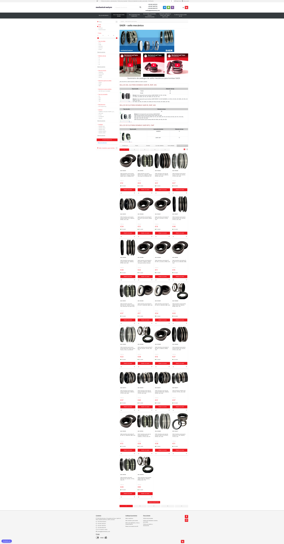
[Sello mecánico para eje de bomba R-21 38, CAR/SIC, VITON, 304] (180, 421)
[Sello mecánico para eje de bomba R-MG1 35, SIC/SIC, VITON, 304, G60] (180, 204)
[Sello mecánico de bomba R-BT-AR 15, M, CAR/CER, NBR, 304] (180, 247)
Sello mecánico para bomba (131, 520)
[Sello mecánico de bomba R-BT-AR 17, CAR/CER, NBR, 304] (145, 291)
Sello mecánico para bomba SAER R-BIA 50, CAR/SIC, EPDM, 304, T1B (144, 479)
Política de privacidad (122, 1)
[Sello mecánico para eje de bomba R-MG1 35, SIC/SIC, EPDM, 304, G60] (162, 421)
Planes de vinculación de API (131, 526)
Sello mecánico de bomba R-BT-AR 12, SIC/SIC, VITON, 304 (162, 218)
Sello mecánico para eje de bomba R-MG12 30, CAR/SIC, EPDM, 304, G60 (127, 218)
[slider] (98, 38)
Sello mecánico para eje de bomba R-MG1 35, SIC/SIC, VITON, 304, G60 (179, 218)
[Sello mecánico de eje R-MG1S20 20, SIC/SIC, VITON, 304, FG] (128, 464)
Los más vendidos (159, 145)
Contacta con (7, 541)
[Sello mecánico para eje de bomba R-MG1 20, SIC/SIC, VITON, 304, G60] (180, 160)
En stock (182, 145)
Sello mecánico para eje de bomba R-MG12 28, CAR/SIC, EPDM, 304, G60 (162, 392)
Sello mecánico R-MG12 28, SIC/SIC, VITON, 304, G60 (179, 391)
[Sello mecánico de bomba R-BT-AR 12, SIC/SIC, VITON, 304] (162, 204)
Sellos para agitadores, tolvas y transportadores (132, 523)
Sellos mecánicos (129, 518)
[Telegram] (164, 7)
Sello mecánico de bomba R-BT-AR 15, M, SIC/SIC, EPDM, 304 (145, 218)
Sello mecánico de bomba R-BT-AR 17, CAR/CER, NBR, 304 (145, 304)
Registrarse (178, 1)
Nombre (148, 145)
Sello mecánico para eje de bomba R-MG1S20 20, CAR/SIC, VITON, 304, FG (144, 435)
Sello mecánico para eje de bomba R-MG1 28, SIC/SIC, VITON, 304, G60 (179, 348)
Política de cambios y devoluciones (109, 1)
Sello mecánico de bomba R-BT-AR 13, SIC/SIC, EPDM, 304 (162, 261)
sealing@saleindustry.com (152, 10)
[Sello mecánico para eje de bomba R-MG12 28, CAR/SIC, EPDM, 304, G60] (162, 378)
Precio (136, 145)
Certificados (151, 1)
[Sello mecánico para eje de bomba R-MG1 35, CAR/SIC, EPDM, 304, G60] (128, 247)
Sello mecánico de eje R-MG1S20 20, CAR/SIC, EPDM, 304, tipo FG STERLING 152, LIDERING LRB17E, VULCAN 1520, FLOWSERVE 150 (145, 175)
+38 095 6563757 (153, 8)
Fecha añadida (171, 145)
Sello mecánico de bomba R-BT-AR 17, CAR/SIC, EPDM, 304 (162, 348)
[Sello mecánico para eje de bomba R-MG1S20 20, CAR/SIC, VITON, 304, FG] (145, 421)
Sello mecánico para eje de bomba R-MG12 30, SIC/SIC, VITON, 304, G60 (145, 392)
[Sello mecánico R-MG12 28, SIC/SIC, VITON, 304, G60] (180, 378)
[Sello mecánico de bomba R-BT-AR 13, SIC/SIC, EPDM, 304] (162, 247)
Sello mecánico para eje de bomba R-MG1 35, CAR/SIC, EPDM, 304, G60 (127, 262)
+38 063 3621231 (152, 4)
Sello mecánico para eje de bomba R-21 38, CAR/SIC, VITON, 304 (178, 435)
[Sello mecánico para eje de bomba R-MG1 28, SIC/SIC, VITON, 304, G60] (180, 334)
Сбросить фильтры (102, 142)
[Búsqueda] (140, 7)
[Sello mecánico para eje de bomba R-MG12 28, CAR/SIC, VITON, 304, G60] (128, 378)
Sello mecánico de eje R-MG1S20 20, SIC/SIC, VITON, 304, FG (127, 479)
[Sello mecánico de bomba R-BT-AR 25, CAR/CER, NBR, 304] (162, 291)
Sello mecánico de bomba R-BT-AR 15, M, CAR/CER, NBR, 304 (179, 262)
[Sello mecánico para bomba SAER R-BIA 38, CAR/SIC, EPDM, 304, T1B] (180, 291)
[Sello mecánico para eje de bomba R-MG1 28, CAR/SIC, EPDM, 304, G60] (162, 160)
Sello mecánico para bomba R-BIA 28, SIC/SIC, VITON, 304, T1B (145, 348)
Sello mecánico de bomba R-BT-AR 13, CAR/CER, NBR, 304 (127, 435)
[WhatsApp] (168, 7)
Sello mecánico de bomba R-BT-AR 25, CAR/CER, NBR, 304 (162, 304)
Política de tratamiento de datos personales (137, 1)
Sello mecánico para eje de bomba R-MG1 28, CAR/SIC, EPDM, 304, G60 (162, 175)
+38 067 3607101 (152, 6)
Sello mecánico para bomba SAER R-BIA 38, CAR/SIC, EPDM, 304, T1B (179, 305)
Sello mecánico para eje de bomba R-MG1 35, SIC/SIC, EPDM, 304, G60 (161, 435)
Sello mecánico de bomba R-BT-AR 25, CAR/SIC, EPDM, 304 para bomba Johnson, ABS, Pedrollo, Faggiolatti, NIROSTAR (145, 262)
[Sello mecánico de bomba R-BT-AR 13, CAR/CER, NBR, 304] (128, 421)
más (154, 502)
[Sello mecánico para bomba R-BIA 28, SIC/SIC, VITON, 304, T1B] (145, 334)
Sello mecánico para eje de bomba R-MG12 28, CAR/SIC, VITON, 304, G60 (127, 392)
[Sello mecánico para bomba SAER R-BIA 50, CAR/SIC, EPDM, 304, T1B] (145, 464)
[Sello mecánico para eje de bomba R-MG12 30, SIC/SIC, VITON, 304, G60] (145, 378)
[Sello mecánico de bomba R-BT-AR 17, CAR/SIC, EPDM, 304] (162, 334)
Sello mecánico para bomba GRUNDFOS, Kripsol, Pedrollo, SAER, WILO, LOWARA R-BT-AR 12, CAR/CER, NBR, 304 (127, 175)
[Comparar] (121, 193)
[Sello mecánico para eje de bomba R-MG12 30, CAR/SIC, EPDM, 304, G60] (128, 204)
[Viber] (172, 7)
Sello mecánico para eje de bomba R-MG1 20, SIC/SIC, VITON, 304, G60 (179, 175)
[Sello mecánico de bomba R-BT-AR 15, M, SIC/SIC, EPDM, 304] (145, 204)
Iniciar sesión (186, 1)
